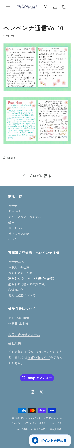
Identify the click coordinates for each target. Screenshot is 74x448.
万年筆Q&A (16, 262)
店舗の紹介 (15, 290)
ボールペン (15, 211)
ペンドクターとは (20, 273)
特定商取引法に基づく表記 (31, 429)
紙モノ (12, 222)
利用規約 (57, 423)
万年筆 (12, 206)
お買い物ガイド (39, 357)
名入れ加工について (21, 295)
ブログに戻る (40, 175)
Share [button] (11, 157)
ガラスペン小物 (18, 234)
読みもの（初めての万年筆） (27, 284)
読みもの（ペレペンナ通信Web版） (32, 278)
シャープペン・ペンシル (24, 217)
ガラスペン (15, 228)
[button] (8, 6)
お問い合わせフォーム (24, 334)
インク (12, 239)
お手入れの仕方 (18, 267)
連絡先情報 (56, 429)
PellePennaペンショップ (34, 417)
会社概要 (14, 343)
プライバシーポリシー (36, 423)
